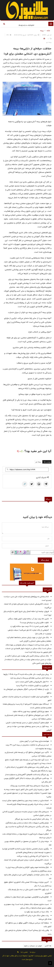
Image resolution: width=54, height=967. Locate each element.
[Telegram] (46, 484)
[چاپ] (44, 38)
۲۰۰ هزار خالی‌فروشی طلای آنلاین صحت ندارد (32, 681)
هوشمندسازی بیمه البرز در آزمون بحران (34, 741)
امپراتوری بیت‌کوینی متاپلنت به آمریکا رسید (32, 685)
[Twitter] (31, 484)
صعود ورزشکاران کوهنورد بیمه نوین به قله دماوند (31, 711)
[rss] (18, 952)
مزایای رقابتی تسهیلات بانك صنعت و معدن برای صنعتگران (27, 822)
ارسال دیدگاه (45, 560)
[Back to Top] (50, 963)
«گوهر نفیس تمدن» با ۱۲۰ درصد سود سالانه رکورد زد (29, 626)
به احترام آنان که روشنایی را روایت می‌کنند (33, 856)
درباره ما (32, 952)
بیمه (42, 30)
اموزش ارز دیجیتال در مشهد (33, 945)
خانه (48, 30)
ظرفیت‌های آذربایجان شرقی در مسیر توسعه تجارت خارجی (27, 722)
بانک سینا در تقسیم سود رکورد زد (36, 911)
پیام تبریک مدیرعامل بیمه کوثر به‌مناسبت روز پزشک (29, 785)
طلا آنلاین (48, 945)
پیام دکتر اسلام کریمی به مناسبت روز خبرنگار (32, 819)
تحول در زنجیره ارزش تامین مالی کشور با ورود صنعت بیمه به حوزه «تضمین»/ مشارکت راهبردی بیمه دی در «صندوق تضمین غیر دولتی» (27, 793)
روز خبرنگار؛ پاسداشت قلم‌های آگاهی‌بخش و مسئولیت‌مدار (27, 774)
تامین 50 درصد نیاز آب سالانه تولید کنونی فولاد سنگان (28, 618)
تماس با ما (24, 952)
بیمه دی (38, 462)
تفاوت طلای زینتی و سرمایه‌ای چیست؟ (34, 622)
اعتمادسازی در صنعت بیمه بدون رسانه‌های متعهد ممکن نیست (25, 800)
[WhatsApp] (39, 484)
